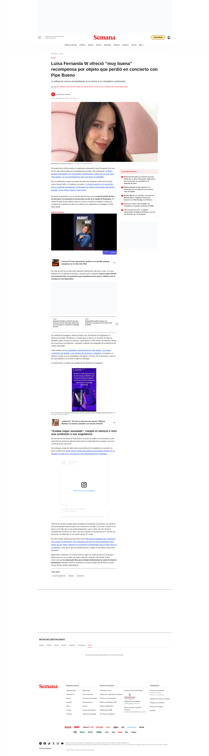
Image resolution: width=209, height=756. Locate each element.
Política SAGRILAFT (107, 706)
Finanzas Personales (90, 698)
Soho (68, 706)
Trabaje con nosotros (157, 702)
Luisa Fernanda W (58, 576)
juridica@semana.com (132, 703)
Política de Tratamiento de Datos (111, 694)
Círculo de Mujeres (89, 710)
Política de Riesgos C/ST (108, 702)
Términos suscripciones (108, 698)
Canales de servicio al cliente (160, 699)
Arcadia (69, 702)
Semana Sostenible (89, 714)
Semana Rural (88, 702)
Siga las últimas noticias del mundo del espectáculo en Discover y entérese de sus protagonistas (90, 87)
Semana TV (70, 694)
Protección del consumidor (133, 690)
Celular (71, 576)
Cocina (85, 706)
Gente (61, 54)
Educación (86, 690)
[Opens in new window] (45, 743)
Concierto (80, 576)
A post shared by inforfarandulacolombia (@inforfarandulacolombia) (85, 516)
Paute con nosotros (156, 706)
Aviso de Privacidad (47, 748)
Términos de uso (105, 690)
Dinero (68, 698)
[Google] (40, 743)
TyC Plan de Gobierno (107, 714)
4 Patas (69, 714)
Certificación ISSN (106, 710)
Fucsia (68, 710)
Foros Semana (88, 694)
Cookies (152, 710)
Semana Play (71, 690)
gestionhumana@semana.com (134, 712)
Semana (54, 54)
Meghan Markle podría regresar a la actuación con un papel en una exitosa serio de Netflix (98, 323)
